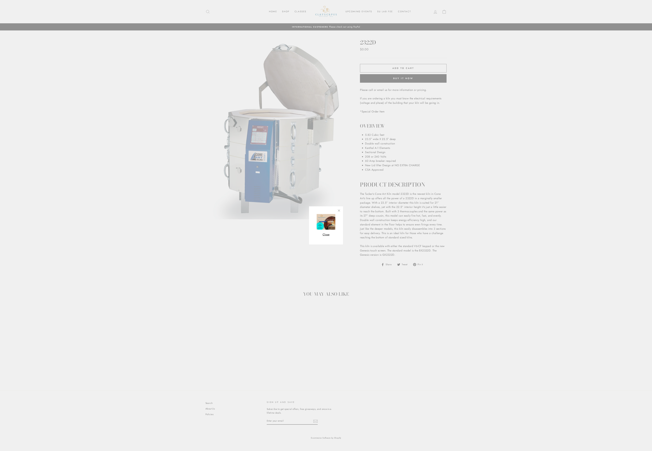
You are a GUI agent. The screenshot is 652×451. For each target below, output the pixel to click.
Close (326, 234)
